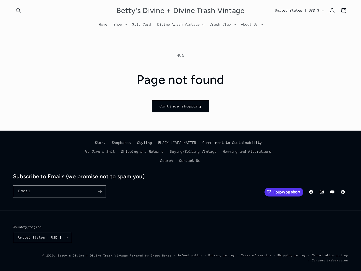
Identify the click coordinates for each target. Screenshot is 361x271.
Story (100, 143)
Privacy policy (221, 255)
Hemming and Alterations (247, 152)
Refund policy (190, 255)
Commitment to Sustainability (232, 143)
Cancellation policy (330, 255)
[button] (18, 10)
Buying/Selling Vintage (193, 152)
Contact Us (189, 161)
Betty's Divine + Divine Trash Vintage (93, 255)
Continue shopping (181, 106)
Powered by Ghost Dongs (151, 255)
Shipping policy (292, 255)
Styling (144, 143)
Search (166, 161)
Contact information (330, 260)
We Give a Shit (100, 152)
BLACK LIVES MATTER (177, 143)
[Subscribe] (99, 191)
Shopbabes (121, 143)
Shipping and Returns (142, 152)
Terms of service (256, 255)
